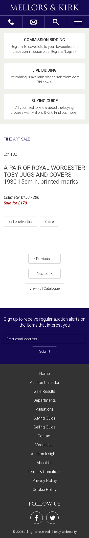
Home (44, 373)
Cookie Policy (45, 489)
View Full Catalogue (44, 288)
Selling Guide (45, 427)
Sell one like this (20, 222)
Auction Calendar (44, 382)
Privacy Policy (44, 480)
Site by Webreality (64, 532)
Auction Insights (44, 454)
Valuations (45, 409)
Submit (44, 351)
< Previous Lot (45, 259)
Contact (44, 436)
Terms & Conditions (44, 471)
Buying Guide (44, 418)
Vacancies (44, 445)
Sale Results (44, 391)
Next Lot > (44, 274)
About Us (44, 462)
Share (49, 222)
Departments (44, 400)
